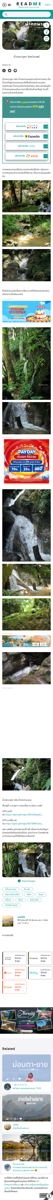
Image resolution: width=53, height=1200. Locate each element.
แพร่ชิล (16, 1124)
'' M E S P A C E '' (20, 1084)
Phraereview (18, 1164)
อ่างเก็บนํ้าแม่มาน (21, 1128)
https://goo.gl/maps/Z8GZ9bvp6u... (24, 814)
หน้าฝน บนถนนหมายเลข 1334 (27, 1088)
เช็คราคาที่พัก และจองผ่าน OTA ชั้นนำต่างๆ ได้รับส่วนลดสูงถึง (27, 107)
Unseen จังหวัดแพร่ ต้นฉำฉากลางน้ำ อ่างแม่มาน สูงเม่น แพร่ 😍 (30, 1169)
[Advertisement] (26, 725)
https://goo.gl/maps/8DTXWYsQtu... (24, 823)
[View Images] (10, 847)
